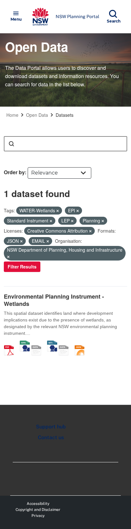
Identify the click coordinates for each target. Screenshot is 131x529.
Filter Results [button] (22, 266)
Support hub (51, 427)
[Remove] (57, 210)
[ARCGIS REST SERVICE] (38, 344)
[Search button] (11, 143)
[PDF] (11, 344)
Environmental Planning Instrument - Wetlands (54, 300)
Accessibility (38, 503)
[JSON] (81, 344)
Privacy (38, 515)
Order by (14, 172)
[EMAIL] (66, 344)
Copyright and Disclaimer (38, 509)
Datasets (64, 115)
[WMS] (25, 344)
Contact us (51, 437)
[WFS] (52, 344)
